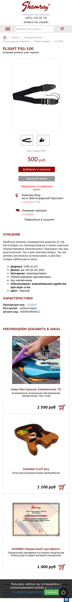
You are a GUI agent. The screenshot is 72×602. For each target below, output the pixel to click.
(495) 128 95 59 (36, 18)
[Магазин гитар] (5, 37)
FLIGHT (32, 304)
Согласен (51, 592)
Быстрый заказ (37, 178)
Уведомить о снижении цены (36, 187)
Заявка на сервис (36, 22)
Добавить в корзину (36, 169)
